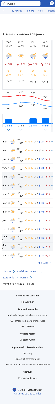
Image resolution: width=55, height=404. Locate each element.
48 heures (17, 10)
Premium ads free (27, 377)
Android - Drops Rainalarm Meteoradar (27, 315)
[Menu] (52, 3)
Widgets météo (27, 339)
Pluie (40, 10)
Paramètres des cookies (27, 393)
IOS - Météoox (27, 326)
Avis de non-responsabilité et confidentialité (27, 364)
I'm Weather (27, 301)
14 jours (30, 10)
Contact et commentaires (27, 358)
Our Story (27, 353)
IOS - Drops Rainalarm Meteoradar (27, 320)
